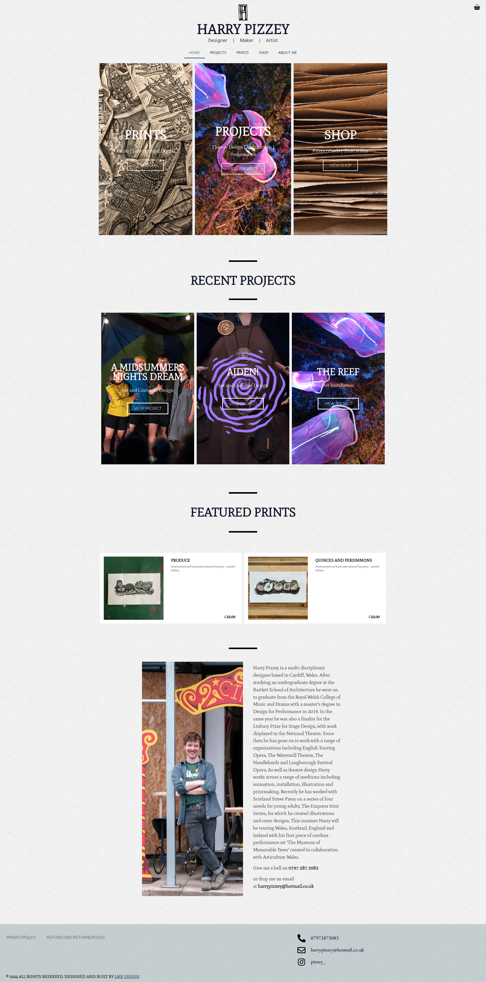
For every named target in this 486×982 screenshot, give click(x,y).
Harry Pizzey (243, 29)
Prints (242, 52)
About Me (287, 52)
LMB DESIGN (127, 976)
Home (194, 52)
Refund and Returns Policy (76, 937)
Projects (218, 52)
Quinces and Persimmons (343, 560)
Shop (263, 52)
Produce (180, 560)
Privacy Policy (21, 937)
